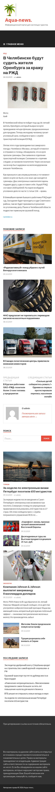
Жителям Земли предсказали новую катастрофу (36, 625)
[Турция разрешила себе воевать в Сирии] (11, 647)
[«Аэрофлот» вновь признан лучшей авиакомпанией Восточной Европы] (11, 531)
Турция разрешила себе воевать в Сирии (33, 639)
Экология (7, 583)
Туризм (6, 484)
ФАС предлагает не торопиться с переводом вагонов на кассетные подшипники (26, 317)
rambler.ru (7, 216)
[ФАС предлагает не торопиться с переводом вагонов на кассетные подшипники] (27, 312)
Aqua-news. (18, 20)
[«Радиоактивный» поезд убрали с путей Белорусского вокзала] (27, 264)
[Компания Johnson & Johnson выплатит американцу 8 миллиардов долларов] (27, 581)
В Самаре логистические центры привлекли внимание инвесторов (26, 362)
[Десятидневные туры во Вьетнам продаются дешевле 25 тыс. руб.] (11, 545)
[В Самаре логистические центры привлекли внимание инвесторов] (27, 358)
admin (18, 77)
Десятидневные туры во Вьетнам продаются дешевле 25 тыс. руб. (36, 539)
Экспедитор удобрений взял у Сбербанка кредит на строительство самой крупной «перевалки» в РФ (27, 668)
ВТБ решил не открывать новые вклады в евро (26, 693)
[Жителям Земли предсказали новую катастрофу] (11, 633)
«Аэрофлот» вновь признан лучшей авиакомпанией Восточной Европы (35, 524)
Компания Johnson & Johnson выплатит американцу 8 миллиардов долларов (21, 590)
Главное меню (15, 44)
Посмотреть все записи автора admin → (33, 415)
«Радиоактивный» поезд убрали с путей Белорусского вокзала (24, 269)
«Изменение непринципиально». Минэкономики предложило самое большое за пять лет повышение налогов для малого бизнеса (26, 686)
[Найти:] (27, 438)
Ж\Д (5, 53)
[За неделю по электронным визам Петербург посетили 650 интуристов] (27, 482)
